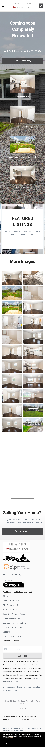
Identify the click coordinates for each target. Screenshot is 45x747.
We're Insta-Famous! (12, 618)
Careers (6, 631)
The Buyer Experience (12, 605)
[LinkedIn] (12, 574)
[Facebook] (4, 574)
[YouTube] (16, 574)
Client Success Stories (12, 600)
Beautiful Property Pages (14, 614)
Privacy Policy (22, 708)
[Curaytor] (13, 587)
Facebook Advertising (12, 627)
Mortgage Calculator (12, 636)
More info (11, 738)
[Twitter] (8, 574)
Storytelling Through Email (15, 623)
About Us (7, 596)
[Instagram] (20, 574)
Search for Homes (11, 609)
